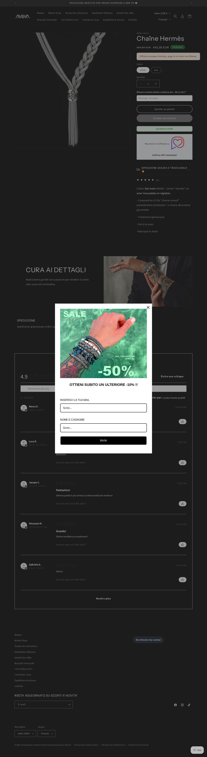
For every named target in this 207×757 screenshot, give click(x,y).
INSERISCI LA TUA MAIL (74, 400)
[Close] (148, 307)
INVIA (103, 440)
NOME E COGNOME (72, 419)
